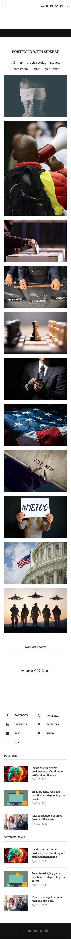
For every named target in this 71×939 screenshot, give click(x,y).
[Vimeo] (56, 6)
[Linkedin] (42, 6)
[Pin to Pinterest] (43, 670)
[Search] (67, 6)
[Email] (51, 6)
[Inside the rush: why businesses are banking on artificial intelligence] (16, 774)
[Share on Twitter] (38, 670)
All (13, 62)
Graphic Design (36, 62)
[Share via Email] (47, 670)
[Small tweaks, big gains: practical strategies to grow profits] (16, 798)
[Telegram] (61, 6)
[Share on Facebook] (35, 670)
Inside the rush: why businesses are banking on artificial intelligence (48, 771)
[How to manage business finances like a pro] (16, 822)
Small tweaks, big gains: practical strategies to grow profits (48, 795)
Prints (36, 68)
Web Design (51, 68)
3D (21, 62)
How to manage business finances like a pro (47, 817)
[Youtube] (47, 6)
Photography (20, 68)
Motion (55, 62)
